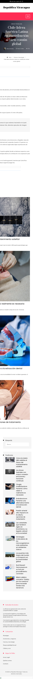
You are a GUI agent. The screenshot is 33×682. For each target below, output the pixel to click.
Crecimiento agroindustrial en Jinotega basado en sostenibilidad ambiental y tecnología (16, 621)
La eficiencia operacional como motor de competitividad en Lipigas (14, 609)
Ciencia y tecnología (16, 23)
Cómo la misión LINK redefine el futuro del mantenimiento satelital (22, 462)
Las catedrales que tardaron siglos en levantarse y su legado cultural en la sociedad (21, 528)
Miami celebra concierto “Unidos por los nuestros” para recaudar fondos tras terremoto (22, 582)
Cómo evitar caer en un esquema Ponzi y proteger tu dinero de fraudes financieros (14, 625)
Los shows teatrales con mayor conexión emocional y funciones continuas (22, 475)
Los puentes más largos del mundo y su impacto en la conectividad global (22, 557)
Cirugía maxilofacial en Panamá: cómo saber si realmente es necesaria (21, 489)
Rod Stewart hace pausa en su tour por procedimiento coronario (21, 569)
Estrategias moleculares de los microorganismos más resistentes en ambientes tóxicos (22, 543)
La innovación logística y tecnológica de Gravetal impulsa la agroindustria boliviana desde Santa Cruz (15, 615)
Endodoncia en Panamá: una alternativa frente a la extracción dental (22, 503)
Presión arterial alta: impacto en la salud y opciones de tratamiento (22, 515)
